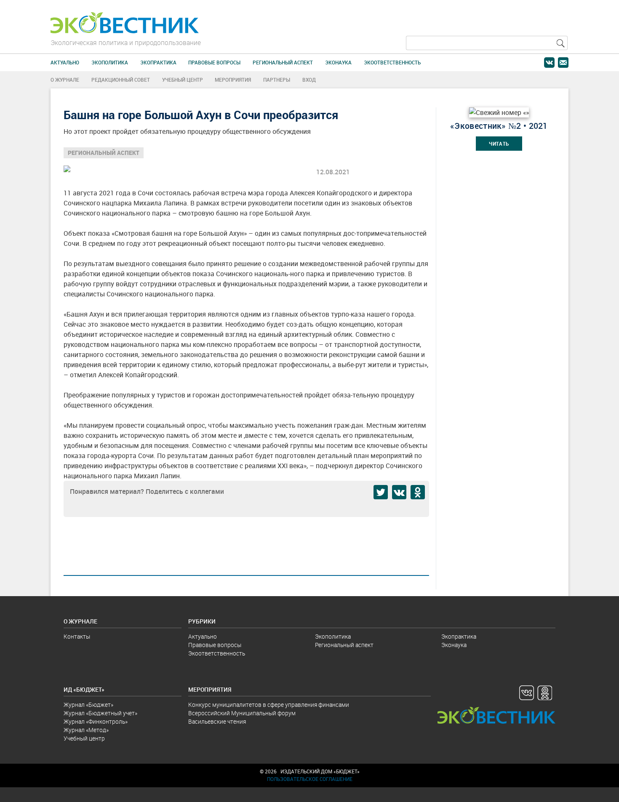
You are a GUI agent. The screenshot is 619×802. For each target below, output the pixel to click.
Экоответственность (392, 62)
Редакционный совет (120, 80)
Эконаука (338, 62)
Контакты (77, 636)
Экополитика (109, 62)
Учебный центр (182, 80)
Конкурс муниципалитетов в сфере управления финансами (268, 705)
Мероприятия (233, 80)
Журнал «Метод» (86, 730)
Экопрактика (158, 62)
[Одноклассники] (418, 492)
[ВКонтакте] (399, 492)
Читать (499, 144)
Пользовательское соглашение (309, 779)
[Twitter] (381, 492)
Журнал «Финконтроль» (96, 721)
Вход (309, 80)
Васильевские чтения (217, 721)
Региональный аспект (283, 62)
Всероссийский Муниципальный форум (242, 713)
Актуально (65, 62)
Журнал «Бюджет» (88, 705)
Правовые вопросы (214, 62)
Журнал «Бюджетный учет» (100, 713)
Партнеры (276, 80)
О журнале (65, 80)
